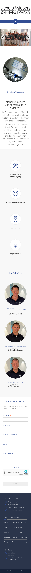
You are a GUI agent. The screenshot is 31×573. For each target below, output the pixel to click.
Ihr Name (7, 416)
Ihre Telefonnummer (10, 435)
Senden (15, 483)
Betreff (6, 444)
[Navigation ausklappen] (15, 21)
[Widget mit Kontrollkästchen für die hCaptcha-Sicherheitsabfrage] (16, 472)
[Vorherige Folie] (3, 37)
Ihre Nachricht (9, 453)
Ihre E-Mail (7, 425)
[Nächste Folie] (28, 37)
